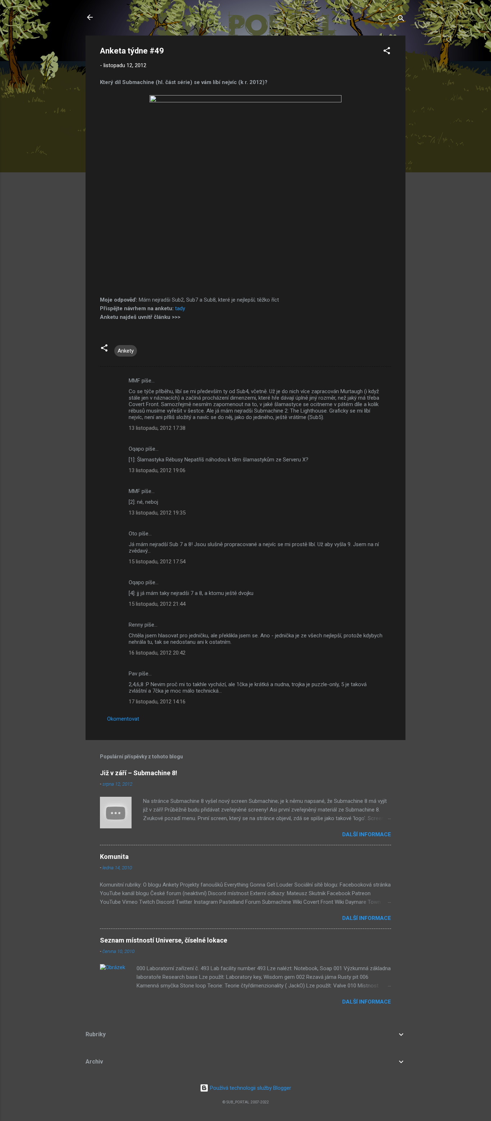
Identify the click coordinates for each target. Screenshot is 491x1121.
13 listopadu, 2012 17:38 (157, 428)
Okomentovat (123, 719)
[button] (386, 51)
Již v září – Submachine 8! (138, 773)
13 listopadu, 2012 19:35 (157, 513)
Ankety (126, 351)
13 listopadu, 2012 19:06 (157, 470)
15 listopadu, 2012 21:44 (157, 604)
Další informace (366, 834)
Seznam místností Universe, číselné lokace (163, 940)
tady (180, 308)
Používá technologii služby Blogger (249, 1088)
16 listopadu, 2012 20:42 (157, 653)
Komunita (114, 856)
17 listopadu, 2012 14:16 (157, 701)
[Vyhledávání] (401, 20)
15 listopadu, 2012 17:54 (157, 561)
